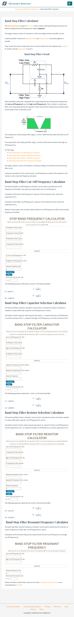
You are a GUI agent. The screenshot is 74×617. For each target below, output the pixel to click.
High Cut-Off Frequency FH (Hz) (15, 348)
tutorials (19, 585)
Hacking (47, 607)
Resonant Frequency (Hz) (13, 266)
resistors (65, 46)
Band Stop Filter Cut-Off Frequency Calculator (24, 153)
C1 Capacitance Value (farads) (14, 233)
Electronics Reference (20, 3)
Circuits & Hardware (13, 607)
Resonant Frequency (12, 376)
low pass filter (44, 39)
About (42, 609)
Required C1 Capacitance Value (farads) (17, 365)
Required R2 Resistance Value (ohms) (17, 480)
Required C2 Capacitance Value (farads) (17, 370)
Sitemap (33, 609)
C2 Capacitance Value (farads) (15, 244)
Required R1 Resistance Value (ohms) (17, 474)
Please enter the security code (14, 277)
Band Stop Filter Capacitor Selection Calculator (25, 155)
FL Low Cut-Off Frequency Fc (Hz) (16, 255)
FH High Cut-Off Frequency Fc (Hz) (16, 261)
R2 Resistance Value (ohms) (14, 238)
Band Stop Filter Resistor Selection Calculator (24, 158)
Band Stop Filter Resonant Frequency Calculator (25, 161)
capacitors (22, 49)
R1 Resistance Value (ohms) (14, 227)
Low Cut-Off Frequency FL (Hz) (15, 337)
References (57, 607)
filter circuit (30, 26)
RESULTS (37, 251)
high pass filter (31, 39)
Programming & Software (32, 607)
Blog (66, 607)
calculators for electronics (49, 582)
